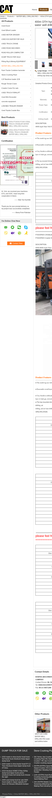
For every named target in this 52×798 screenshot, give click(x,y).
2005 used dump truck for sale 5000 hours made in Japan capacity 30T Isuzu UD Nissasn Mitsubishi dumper (15, 782)
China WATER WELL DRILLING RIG (27, 794)
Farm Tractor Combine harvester (13, 70)
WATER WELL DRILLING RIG (27, 16)
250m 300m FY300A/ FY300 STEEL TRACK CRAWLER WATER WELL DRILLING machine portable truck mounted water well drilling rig (20, 134)
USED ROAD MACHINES (10, 48)
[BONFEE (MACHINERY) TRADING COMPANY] (36, 64)
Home (34, 9)
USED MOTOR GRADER (10, 35)
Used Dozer (5, 26)
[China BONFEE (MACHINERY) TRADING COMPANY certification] (14, 165)
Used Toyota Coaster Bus (10, 110)
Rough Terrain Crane (9, 84)
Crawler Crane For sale (9, 88)
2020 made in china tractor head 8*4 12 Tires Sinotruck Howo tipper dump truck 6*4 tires (16, 766)
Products (43, 9)
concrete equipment (8, 101)
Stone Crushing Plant (9, 75)
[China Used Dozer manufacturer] (7, 9)
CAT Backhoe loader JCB (10, 79)
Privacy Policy (7, 794)
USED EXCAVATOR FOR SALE (12, 39)
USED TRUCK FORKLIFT (10, 93)
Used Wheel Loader (8, 30)
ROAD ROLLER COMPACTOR (12, 53)
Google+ (3, 797)
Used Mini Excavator (8, 97)
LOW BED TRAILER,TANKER (12, 106)
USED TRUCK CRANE (9, 44)
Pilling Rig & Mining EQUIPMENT (13, 61)
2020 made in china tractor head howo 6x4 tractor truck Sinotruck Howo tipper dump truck (16, 759)
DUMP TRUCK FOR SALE (11, 57)
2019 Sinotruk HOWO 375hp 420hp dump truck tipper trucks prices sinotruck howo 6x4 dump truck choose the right (16, 774)
